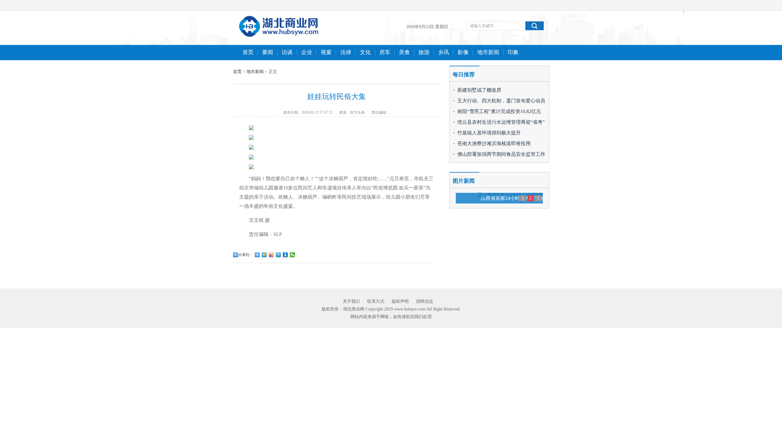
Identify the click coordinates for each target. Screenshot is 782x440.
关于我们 (351, 301)
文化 (365, 52)
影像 (463, 52)
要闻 (267, 52)
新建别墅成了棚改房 (479, 90)
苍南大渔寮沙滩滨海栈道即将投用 (494, 143)
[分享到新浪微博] (271, 254)
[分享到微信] (292, 254)
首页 (248, 52)
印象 (513, 52)
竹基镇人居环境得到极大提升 (489, 132)
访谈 (287, 52)
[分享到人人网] (285, 254)
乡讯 (443, 52)
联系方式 (375, 301)
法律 (345, 52)
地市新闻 (488, 52)
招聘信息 (424, 301)
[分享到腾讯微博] (278, 254)
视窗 (326, 52)
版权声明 (400, 301)
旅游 (423, 52)
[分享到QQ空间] (264, 254)
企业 (306, 52)
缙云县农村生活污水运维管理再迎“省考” (501, 122)
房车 (384, 52)
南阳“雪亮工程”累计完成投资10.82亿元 (499, 111)
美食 (404, 52)
